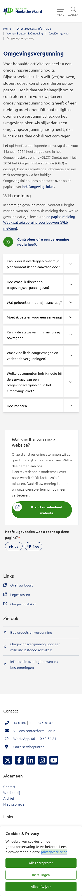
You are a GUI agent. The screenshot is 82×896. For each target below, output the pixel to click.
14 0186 (19, 722)
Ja (16, 546)
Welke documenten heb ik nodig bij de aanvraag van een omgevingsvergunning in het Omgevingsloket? (34, 382)
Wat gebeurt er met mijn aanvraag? (34, 302)
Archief (8, 798)
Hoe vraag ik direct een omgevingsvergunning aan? (28, 284)
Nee (36, 546)
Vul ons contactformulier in (34, 730)
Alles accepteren (41, 863)
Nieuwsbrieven (14, 804)
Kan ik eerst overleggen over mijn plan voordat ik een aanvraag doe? (33, 264)
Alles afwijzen (41, 886)
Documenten (17, 405)
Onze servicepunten (28, 746)
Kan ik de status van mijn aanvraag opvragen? (33, 335)
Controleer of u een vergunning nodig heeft (43, 241)
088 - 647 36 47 (41, 722)
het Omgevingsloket (38, 186)
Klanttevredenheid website (46, 510)
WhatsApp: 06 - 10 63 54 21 (34, 738)
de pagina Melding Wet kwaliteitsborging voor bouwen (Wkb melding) (39, 222)
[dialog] (41, 861)
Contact (9, 786)
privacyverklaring (54, 851)
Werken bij (11, 792)
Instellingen (41, 875)
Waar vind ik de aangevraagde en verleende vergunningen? (32, 355)
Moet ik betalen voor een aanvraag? (34, 317)
